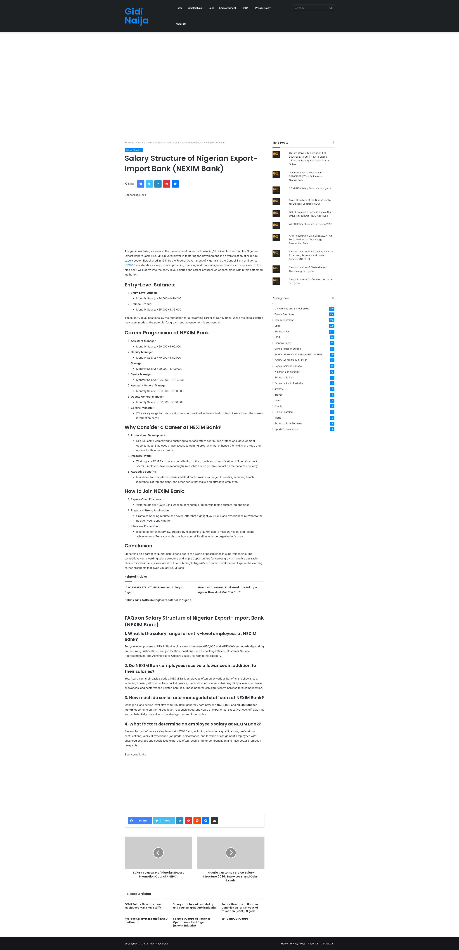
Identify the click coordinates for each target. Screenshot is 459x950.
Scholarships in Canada (288, 366)
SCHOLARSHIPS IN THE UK (291, 360)
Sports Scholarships (286, 429)
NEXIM (129, 265)
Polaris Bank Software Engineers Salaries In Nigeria (158, 600)
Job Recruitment (284, 320)
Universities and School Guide (292, 308)
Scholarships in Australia (289, 383)
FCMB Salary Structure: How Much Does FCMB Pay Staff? (143, 905)
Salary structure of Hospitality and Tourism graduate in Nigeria (194, 905)
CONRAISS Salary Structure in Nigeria (310, 188)
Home (179, 7)
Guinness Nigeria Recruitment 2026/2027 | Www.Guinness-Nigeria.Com (306, 176)
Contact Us (327, 943)
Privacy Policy (263, 7)
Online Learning (284, 411)
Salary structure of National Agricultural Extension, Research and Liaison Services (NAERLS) (311, 255)
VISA (245, 7)
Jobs (211, 7)
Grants (278, 406)
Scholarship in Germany (288, 423)
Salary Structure (145, 142)
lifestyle (279, 389)
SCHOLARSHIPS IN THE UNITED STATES (298, 354)
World (278, 417)
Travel (278, 394)
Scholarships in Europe (288, 348)
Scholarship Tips (284, 377)
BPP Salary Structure (235, 919)
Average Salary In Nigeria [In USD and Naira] (146, 920)
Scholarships (195, 7)
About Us (181, 23)
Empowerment (227, 7)
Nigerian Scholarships (287, 371)
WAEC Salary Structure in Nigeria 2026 (310, 224)
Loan (277, 400)
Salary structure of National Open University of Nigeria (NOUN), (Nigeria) (191, 922)
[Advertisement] (107, 58)
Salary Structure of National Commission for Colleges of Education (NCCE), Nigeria (240, 907)
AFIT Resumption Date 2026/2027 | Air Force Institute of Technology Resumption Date (310, 239)
